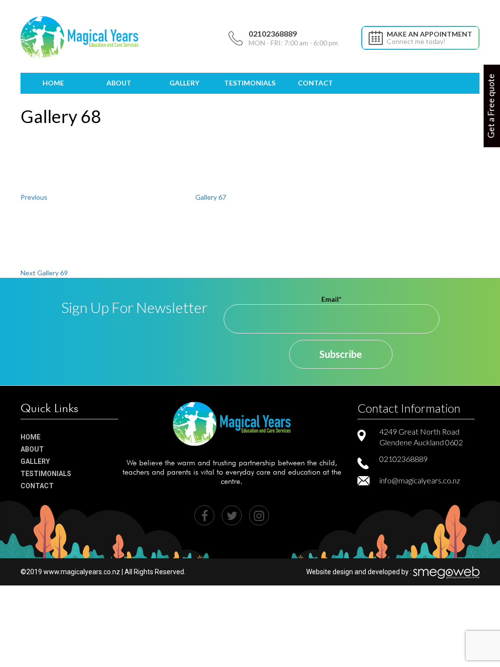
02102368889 (273, 33)
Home (31, 437)
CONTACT (315, 83)
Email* (331, 299)
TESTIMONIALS (249, 83)
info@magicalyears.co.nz (419, 480)
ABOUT (118, 83)
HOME (53, 83)
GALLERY (184, 83)
